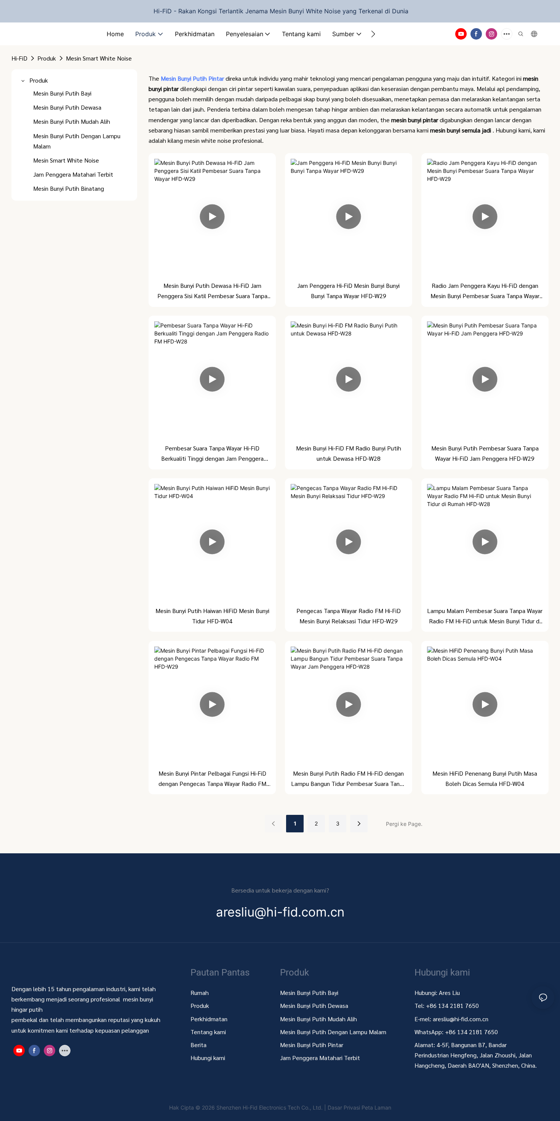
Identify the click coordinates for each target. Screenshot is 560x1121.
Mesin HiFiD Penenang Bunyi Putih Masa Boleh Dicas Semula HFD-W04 (484, 778)
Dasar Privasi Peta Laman (359, 1107)
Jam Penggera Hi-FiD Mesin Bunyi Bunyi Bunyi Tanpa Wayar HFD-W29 (348, 290)
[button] (373, 33)
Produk (46, 58)
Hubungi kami (207, 1058)
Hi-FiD (19, 58)
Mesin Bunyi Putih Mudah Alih (319, 1019)
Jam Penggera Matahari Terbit (320, 1058)
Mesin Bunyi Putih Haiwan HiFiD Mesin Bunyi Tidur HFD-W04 (212, 616)
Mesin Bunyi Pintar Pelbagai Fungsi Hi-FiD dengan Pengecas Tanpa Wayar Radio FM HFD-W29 (212, 779)
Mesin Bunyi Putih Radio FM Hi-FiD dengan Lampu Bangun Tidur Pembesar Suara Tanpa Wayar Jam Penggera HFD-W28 (348, 779)
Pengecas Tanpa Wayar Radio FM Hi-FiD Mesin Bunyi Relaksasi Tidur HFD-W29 (348, 616)
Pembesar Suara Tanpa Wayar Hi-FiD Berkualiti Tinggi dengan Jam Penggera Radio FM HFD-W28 (212, 453)
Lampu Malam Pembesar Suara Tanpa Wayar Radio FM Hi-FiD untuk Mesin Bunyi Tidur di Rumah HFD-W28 (484, 616)
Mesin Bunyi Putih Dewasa (314, 1005)
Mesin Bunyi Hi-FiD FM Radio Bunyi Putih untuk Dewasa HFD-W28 (348, 453)
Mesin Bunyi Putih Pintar (193, 78)
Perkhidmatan (208, 1019)
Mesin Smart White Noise (99, 58)
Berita (198, 1045)
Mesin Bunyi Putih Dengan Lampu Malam (333, 1032)
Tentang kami (208, 1032)
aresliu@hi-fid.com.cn (460, 1019)
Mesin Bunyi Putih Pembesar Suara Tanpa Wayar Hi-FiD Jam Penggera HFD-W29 (485, 453)
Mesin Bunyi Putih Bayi (309, 992)
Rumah (199, 992)
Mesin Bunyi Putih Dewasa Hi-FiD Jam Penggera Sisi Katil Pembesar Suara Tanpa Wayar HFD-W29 (212, 291)
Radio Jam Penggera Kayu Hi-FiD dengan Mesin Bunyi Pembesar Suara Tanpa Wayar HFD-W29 (484, 291)
